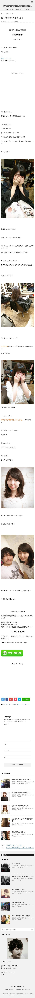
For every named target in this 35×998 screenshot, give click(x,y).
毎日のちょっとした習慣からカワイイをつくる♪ (18, 989)
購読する (6, 855)
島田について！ (6, 58)
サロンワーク (8, 704)
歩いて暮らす (16, 863)
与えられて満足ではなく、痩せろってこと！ (20, 848)
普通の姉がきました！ (19, 832)
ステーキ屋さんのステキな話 (21, 916)
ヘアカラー (17, 704)
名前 (5, 744)
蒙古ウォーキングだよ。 (19, 889)
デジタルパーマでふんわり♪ (21, 779)
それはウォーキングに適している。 (23, 876)
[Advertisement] (17, 89)
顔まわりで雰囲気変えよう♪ (21, 806)
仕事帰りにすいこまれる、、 (15, 845)
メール (6, 751)
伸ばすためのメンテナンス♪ (21, 793)
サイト (6, 757)
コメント (6, 724)
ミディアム (25, 704)
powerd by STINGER (20, 995)
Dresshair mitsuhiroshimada (17, 6)
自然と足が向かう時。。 (19, 903)
